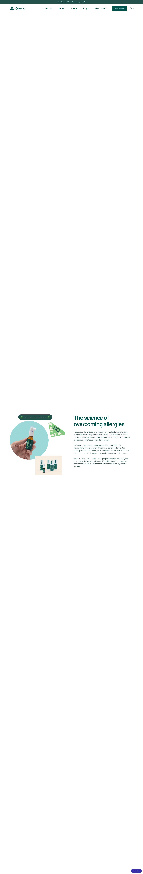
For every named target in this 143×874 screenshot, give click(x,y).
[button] (132, 8)
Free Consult (119, 8)
